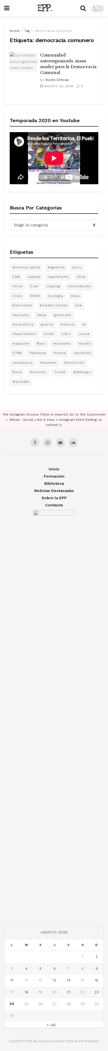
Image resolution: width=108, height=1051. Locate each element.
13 (54, 980)
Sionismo (38, 372)
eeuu (75, 296)
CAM (16, 277)
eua (78, 305)
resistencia (22, 363)
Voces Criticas (57, 80)
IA (84, 324)
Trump (60, 372)
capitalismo (58, 277)
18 (26, 992)
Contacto (54, 505)
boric (77, 267)
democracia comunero (53, 31)
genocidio (62, 315)
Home (14, 31)
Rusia (17, 372)
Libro (66, 334)
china (17, 286)
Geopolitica (22, 324)
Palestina (38, 353)
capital (34, 277)
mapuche (20, 343)
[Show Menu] (6, 8)
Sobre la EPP (54, 498)
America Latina (26, 267)
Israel (49, 334)
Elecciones (22, 305)
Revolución (74, 363)
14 (68, 980)
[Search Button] (83, 8)
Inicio (54, 469)
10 (12, 980)
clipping (53, 286)
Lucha (84, 334)
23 (96, 992)
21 (68, 992)
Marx (41, 343)
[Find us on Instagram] (47, 442)
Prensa (60, 353)
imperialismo (24, 334)
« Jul (51, 1024)
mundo (85, 343)
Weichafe (20, 382)
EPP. (44, 8)
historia (67, 324)
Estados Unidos (54, 305)
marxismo (62, 343)
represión (82, 353)
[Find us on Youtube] (60, 442)
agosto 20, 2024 (58, 86)
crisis (17, 296)
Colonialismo (79, 286)
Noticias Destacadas (54, 490)
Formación (54, 476)
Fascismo (20, 315)
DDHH (35, 296)
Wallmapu (82, 372)
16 (96, 980)
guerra (47, 324)
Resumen (48, 363)
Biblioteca (54, 483)
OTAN (17, 353)
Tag (27, 31)
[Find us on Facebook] (34, 442)
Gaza (41, 315)
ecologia (55, 296)
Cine (34, 286)
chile (81, 277)
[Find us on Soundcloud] (73, 442)
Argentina (56, 267)
